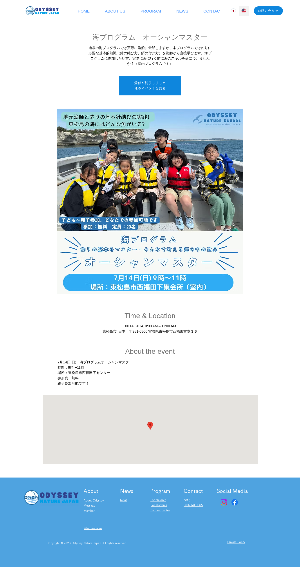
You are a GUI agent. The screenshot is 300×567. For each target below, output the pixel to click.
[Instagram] (224, 502)
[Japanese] (234, 11)
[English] (244, 11)
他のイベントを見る (150, 88)
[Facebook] (234, 502)
